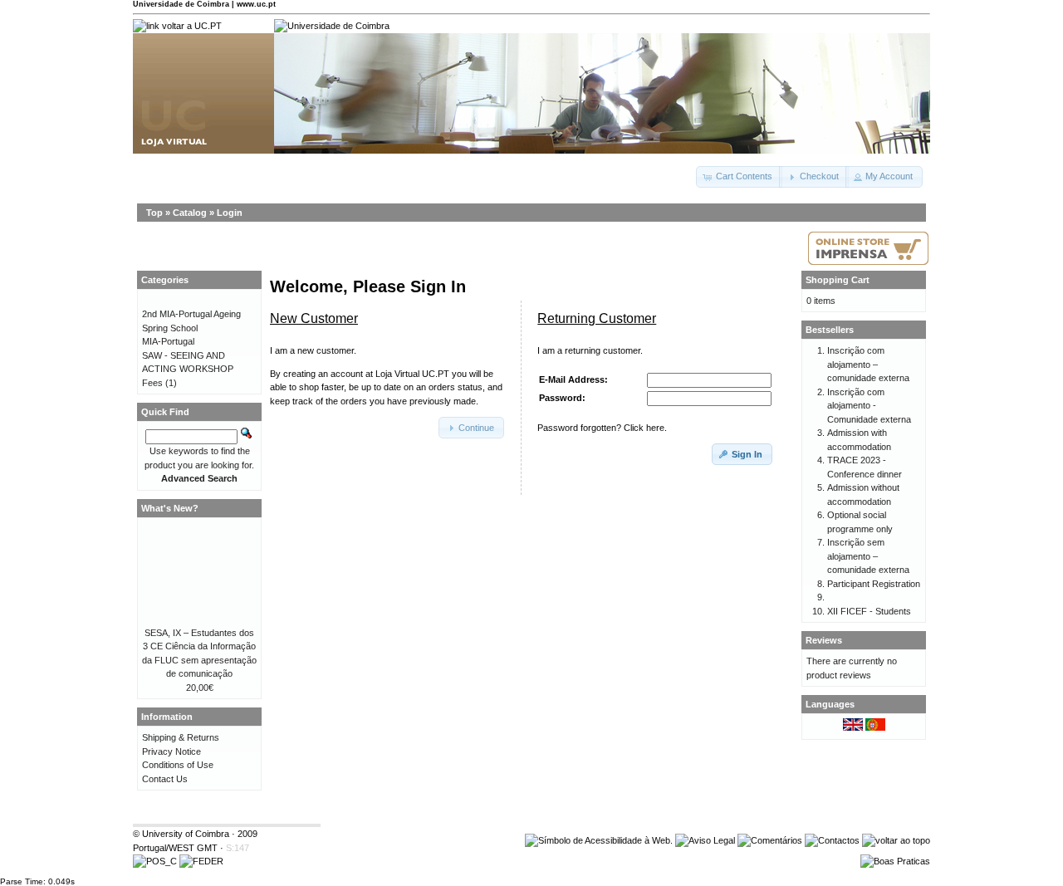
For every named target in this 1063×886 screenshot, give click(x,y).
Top (154, 213)
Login (229, 213)
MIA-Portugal (168, 341)
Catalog (190, 213)
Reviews (824, 640)
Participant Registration (873, 584)
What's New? (169, 508)
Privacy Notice (171, 751)
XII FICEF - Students (869, 611)
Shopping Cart (838, 280)
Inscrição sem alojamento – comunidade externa (868, 556)
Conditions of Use (177, 765)
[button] (739, 177)
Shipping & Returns (180, 737)
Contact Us (165, 779)
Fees (152, 383)
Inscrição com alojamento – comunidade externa (868, 364)
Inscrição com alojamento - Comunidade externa (869, 405)
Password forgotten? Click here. (602, 428)
